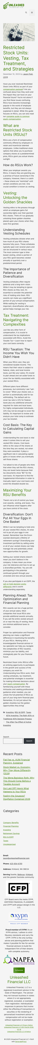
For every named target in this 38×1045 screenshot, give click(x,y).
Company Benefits (11, 823)
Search (6, 737)
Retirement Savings (11, 833)
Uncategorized (9, 844)
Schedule (19, 970)
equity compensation (16, 684)
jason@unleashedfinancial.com (16, 858)
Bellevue (21, 874)
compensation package (13, 89)
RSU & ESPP (20, 712)
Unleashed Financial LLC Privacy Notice (19, 1025)
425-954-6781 (16, 864)
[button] (26, 12)
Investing (10, 712)
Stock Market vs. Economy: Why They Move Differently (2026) (17, 770)
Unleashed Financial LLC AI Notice (19, 1031)
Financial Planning (10, 826)
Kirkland (29, 874)
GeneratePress (20, 1042)
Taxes (28, 712)
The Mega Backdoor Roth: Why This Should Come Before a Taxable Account (18, 780)
